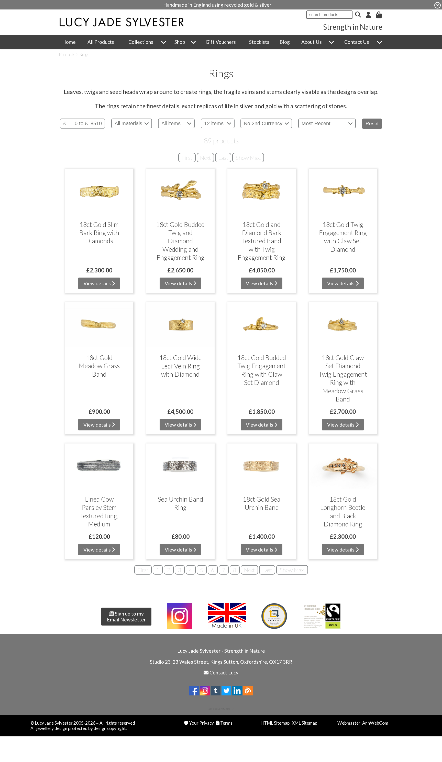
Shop (179, 42)
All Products (100, 42)
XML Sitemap (304, 723)
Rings (84, 54)
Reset (372, 123)
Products (67, 54)
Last (223, 157)
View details (97, 283)
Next (205, 157)
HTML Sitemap (275, 723)
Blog (285, 42)
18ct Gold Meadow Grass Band (99, 366)
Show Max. (248, 157)
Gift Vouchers (221, 42)
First (187, 157)
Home (69, 42)
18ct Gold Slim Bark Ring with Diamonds (99, 232)
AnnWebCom (375, 723)
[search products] (357, 14)
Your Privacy (201, 723)
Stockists (259, 42)
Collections (140, 42)
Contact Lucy (223, 672)
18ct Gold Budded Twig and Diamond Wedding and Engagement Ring (180, 240)
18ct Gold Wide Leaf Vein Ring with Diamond (180, 366)
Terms (226, 723)
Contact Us (356, 42)
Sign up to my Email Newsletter (126, 616)
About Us (311, 42)
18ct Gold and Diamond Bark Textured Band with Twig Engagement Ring (261, 240)
